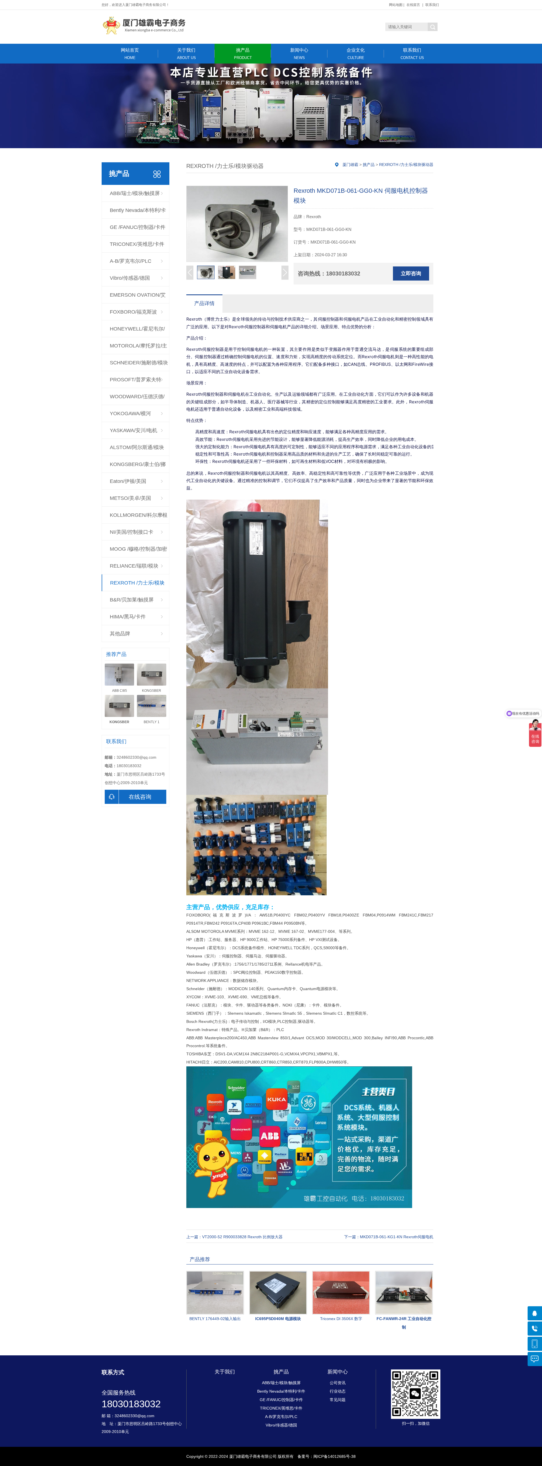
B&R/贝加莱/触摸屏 (132, 600)
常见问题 (338, 1400)
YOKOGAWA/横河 (130, 413)
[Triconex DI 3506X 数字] (341, 1292)
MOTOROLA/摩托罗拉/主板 (138, 348)
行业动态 (338, 1391)
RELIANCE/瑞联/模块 (134, 566)
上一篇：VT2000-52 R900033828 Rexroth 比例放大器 (234, 1237)
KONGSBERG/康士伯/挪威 (138, 467)
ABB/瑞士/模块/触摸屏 (135, 193)
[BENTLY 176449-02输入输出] (215, 1292)
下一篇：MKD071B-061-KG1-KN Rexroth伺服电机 (388, 1237)
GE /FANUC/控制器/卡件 (137, 227)
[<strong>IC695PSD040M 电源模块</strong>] (278, 1292)
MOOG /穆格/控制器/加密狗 (138, 551)
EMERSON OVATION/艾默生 (138, 297)
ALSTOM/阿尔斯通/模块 (137, 447)
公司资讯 (338, 1383)
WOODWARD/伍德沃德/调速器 (137, 399)
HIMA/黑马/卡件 (128, 617)
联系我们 (432, 5)
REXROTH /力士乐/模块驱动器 (137, 585)
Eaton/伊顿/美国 (128, 481)
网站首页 (130, 54)
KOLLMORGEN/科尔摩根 (138, 515)
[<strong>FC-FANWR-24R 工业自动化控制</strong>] (404, 1292)
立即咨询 (411, 273)
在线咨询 (140, 797)
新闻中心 (299, 54)
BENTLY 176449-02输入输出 (215, 1318)
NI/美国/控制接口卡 (131, 532)
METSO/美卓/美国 (130, 498)
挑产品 (243, 54)
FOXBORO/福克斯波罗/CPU (133, 314)
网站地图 (396, 5)
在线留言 (413, 5)
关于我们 (186, 54)
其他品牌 (120, 633)
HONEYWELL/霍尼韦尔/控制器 (137, 331)
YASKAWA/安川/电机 (133, 430)
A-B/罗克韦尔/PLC (130, 261)
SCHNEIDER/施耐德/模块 (139, 363)
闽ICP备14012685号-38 (334, 1456)
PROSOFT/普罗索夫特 (135, 379)
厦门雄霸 (350, 164)
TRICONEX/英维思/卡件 (137, 244)
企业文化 (356, 54)
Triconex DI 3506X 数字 (341, 1318)
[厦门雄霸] (144, 25)
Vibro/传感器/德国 (130, 278)
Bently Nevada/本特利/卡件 (138, 213)
